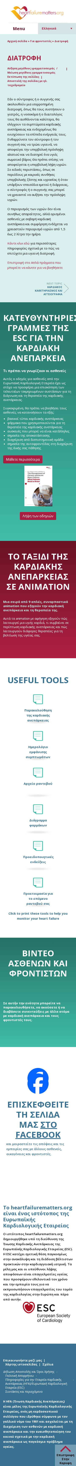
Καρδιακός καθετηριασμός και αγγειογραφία (48, 289)
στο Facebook (38, 1129)
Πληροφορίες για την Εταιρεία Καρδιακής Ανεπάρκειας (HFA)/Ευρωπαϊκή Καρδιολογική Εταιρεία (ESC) (36, 1384)
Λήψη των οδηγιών (38, 516)
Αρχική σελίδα (17, 41)
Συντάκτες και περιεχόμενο (24, 1392)
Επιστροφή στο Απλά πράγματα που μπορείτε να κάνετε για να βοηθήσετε (35, 265)
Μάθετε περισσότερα (23, 459)
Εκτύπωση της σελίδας (23, 77)
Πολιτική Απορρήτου (19, 1376)
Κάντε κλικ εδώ (18, 243)
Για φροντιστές (41, 41)
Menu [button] (19, 28)
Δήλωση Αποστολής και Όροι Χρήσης (28, 1372)
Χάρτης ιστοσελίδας (21, 1364)
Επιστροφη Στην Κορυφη (65, 1459)
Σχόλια (47, 1364)
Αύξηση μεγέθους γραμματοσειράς (31, 68)
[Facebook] (38, 1083)
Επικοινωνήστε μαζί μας (22, 1360)
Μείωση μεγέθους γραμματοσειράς (31, 72)
